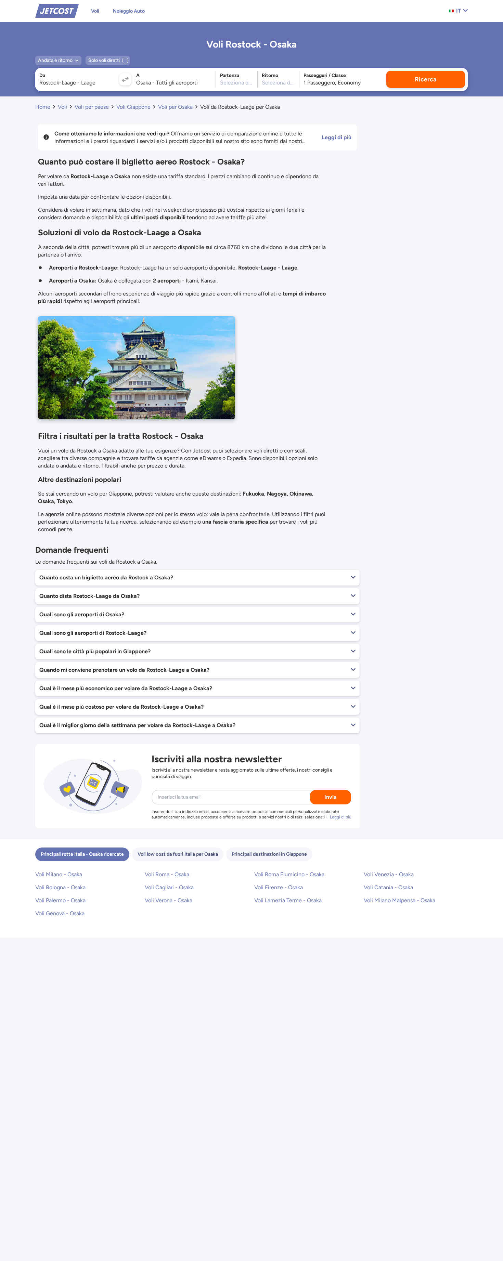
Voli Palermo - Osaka (60, 900)
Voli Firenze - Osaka (278, 887)
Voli (95, 11)
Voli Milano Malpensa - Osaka (399, 900)
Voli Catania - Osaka (388, 887)
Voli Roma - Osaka (167, 874)
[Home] (57, 10)
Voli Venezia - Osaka (389, 874)
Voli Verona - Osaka (168, 900)
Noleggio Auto (129, 11)
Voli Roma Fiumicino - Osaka (289, 874)
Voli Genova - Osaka (60, 913)
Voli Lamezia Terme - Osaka (288, 900)
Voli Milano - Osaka (58, 874)
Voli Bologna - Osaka (60, 887)
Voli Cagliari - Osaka (169, 887)
